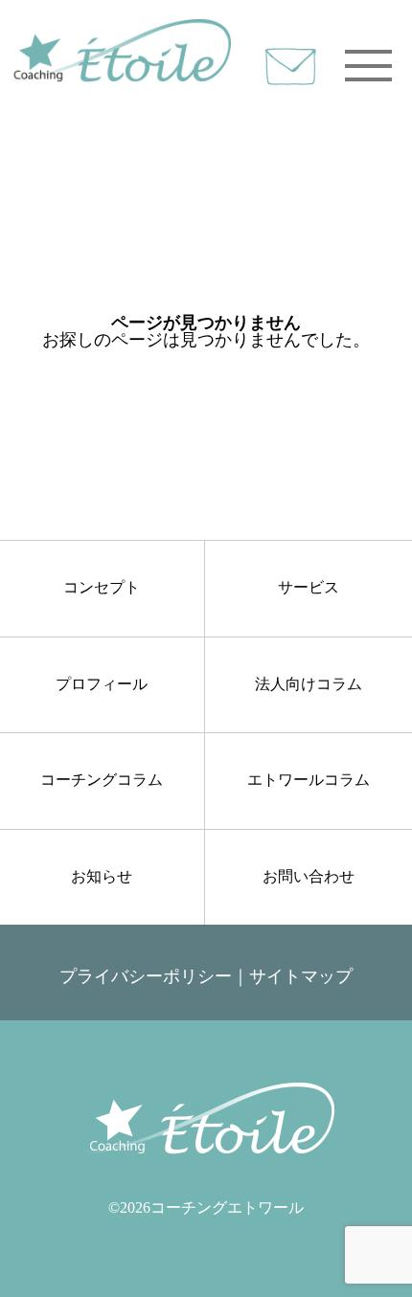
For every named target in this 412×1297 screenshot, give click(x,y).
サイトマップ (301, 976)
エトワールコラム (308, 779)
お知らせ (101, 876)
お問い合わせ (309, 876)
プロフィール (102, 684)
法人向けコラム (308, 684)
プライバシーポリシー (145, 976)
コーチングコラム (101, 779)
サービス (308, 587)
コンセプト (101, 587)
